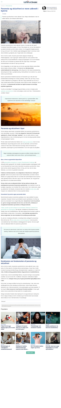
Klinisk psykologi (9, 5)
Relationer (3, 324)
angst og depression (28, 141)
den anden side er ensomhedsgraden (20, 220)
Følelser (18, 344)
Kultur (17, 324)
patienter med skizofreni (7, 91)
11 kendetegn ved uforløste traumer (36, 326)
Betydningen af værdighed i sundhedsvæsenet (6, 347)
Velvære (47, 324)
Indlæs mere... (30, 352)
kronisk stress (33, 189)
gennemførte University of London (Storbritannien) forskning (19, 162)
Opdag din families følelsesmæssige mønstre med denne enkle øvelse (21, 347)
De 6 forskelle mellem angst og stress (37, 346)
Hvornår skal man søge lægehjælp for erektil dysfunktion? (52, 347)
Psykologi (3, 5)
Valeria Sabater (53, 8)
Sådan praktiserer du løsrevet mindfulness (52, 326)
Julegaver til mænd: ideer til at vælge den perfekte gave (22, 327)
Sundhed (47, 344)
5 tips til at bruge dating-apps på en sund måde (8, 327)
